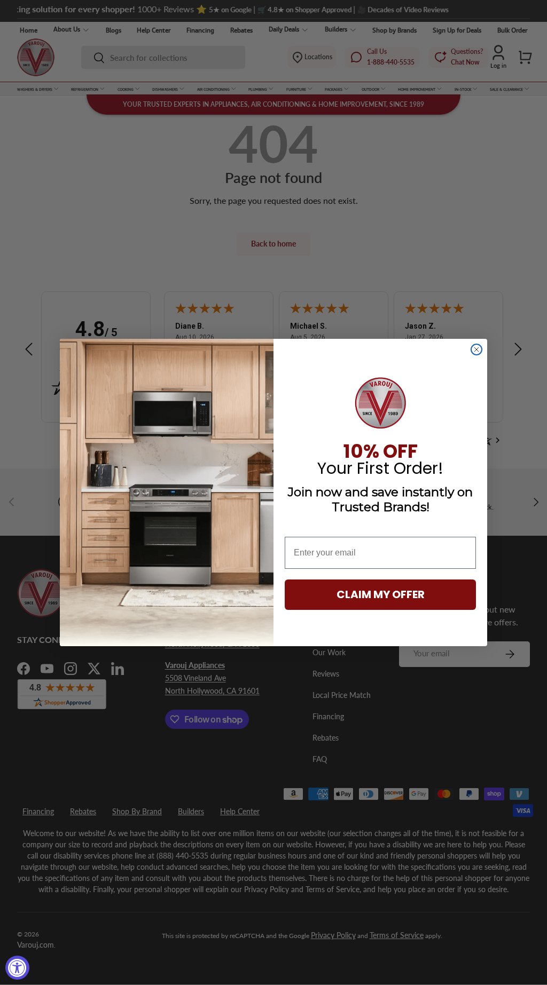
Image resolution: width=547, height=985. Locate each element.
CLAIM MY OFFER (381, 594)
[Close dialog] (476, 349)
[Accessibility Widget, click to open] (17, 968)
